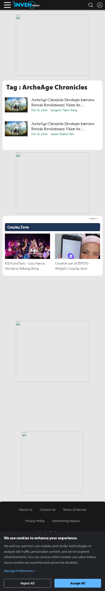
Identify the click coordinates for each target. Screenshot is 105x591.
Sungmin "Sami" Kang (64, 110)
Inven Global (26, 5)
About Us (25, 509)
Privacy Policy (35, 521)
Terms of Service (74, 509)
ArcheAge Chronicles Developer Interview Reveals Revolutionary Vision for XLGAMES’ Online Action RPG (63, 103)
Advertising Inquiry (66, 521)
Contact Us (48, 509)
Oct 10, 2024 (39, 134)
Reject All (27, 583)
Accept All (77, 583)
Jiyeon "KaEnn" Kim (62, 134)
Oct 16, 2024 (39, 110)
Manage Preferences (18, 571)
